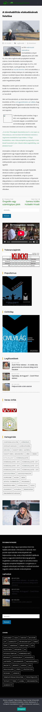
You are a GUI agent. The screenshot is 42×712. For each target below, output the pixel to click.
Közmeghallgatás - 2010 (11, 462)
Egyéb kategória (24, 446)
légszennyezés (19, 661)
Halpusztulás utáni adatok (22, 386)
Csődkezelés (25, 442)
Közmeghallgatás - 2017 (30, 466)
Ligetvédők (7, 661)
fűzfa (5, 645)
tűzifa (14, 681)
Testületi (7, 681)
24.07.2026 (16, 363)
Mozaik (16, 477)
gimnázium (13, 645)
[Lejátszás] (5, 242)
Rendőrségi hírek (9, 485)
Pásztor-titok (28, 669)
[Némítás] (34, 242)
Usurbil (21, 681)
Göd (32, 645)
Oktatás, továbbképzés (11, 481)
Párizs (18, 669)
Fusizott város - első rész (21, 450)
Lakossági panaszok (24, 474)
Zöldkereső (8, 489)
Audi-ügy (23, 638)
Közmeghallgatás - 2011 (30, 462)
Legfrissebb (20, 43)
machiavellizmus (31, 661)
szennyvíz (16, 673)
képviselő (7, 657)
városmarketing (32, 681)
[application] (21, 233)
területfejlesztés (32, 677)
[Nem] (40, 705)
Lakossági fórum (9, 474)
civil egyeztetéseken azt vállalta (25, 102)
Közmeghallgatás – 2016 (30, 470)
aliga (16, 638)
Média (23, 477)
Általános (17, 489)
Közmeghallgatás (22, 458)
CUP (5, 642)
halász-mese (8, 649)
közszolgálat (17, 657)
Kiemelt (34, 454)
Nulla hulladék (9, 669)
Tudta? (32, 485)
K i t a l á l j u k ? (9, 458)
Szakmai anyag (22, 485)
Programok (26, 481)
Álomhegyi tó (8, 685)
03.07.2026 (16, 374)
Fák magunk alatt (25, 642)
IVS (25, 649)
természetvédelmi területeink (13, 677)
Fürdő (36, 642)
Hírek (28, 454)
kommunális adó (24, 653)
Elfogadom (21, 709)
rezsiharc (7, 673)
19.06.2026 (16, 384)
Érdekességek (28, 489)
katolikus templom (10, 653)
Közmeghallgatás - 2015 (11, 466)
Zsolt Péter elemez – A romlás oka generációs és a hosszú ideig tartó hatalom (25, 367)
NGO (30, 665)
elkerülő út (13, 642)
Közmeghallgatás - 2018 (11, 470)
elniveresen (32, 43)
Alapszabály (8, 638)
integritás (18, 649)
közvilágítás (29, 657)
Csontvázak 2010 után (11, 442)
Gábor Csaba (24, 645)
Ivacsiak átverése (19, 69)
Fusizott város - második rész (14, 454)
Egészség (7, 450)
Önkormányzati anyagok (12, 493)
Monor (23, 665)
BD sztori (32, 638)
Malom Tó (7, 665)
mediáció (16, 665)
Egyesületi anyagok (10, 446)
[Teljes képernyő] (37, 242)
